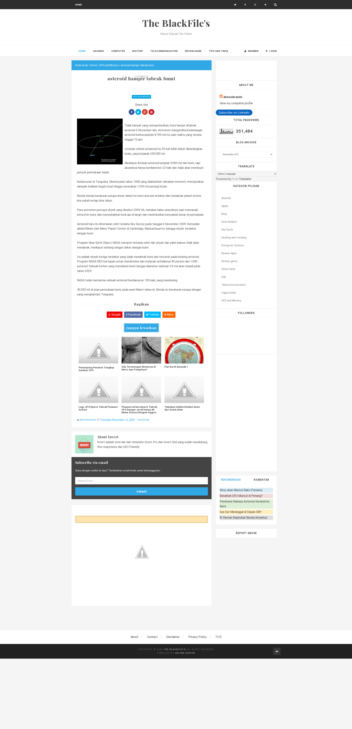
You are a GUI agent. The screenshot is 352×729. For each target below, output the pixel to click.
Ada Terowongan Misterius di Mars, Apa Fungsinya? (139, 368)
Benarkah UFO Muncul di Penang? (241, 496)
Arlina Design (185, 653)
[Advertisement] (138, 620)
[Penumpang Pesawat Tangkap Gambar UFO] (98, 350)
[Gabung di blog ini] (265, 4)
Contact (152, 637)
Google (116, 314)
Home (78, 4)
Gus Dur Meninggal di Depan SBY (240, 512)
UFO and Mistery (141, 96)
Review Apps (229, 253)
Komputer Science (232, 245)
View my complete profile (236, 103)
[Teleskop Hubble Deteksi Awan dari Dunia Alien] (184, 390)
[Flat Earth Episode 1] (184, 350)
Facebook (134, 314)
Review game (229, 261)
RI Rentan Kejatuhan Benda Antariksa (243, 517)
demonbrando (87, 419)
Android (226, 198)
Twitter (153, 314)
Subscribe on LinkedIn (234, 112)
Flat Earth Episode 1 (176, 366)
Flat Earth (227, 229)
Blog (224, 214)
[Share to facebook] (132, 112)
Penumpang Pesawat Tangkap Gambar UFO (96, 369)
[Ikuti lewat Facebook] (245, 4)
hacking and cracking (234, 237)
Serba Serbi (228, 269)
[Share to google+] (145, 112)
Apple (224, 206)
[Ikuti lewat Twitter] (235, 4)
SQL (223, 277)
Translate (245, 179)
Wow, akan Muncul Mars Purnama (241, 490)
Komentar (144, 419)
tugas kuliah (228, 292)
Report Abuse (246, 533)
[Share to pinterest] (151, 112)
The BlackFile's (175, 649)
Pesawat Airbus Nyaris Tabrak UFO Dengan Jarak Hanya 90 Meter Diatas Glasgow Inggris (139, 410)
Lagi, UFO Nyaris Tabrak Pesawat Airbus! (98, 408)
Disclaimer (173, 637)
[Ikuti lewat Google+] (255, 4)
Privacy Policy (197, 637)
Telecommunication (233, 284)
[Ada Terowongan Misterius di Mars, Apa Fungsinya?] (141, 350)
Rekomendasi (231, 479)
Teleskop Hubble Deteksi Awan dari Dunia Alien (182, 408)
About (134, 637)
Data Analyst (229, 221)
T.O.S (218, 637)
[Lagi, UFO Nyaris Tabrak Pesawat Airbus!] (98, 390)
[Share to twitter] (138, 112)
